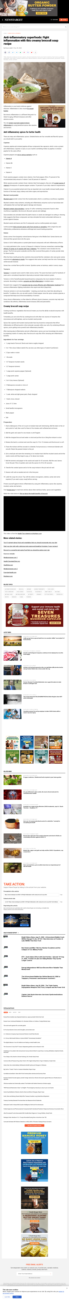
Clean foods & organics (14, 33)
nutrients (39, 58)
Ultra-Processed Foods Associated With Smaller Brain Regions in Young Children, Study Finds (28, 1113)
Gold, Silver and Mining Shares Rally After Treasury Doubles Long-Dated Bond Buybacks (26, 1096)
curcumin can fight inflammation (33, 281)
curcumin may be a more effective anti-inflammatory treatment (41, 285)
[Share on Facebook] (9, 52)
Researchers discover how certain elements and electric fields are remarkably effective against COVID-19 (42, 836)
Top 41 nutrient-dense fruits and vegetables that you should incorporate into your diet (30, 543)
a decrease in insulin (18, 259)
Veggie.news (11, 490)
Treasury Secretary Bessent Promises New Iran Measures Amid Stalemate (22, 1100)
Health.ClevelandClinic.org (12, 561)
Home (5, 33)
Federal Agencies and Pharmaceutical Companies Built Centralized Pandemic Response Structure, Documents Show (34, 1109)
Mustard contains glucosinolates (14, 209)
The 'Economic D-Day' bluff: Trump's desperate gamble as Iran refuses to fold (24, 1046)
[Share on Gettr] (32, 52)
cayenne (24, 57)
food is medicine (47, 57)
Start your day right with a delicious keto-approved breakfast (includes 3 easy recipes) (31, 546)
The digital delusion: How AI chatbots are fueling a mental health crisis (22, 1042)
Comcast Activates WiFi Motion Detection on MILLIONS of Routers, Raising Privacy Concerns (27, 1121)
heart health (13, 58)
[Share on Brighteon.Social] (5, 52)
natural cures (24, 58)
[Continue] (50, 1274)
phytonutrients (50, 58)
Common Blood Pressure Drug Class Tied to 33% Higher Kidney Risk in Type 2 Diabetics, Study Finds (29, 1061)
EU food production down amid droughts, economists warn (19, 1029)
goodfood (61, 57)
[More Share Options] (36, 52)
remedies (6, 59)
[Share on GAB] (20, 52)
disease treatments (32, 57)
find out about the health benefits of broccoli (34, 493)
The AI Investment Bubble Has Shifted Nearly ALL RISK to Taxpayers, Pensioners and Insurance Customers (41, 977)
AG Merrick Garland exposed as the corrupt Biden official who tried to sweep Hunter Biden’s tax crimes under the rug (43, 668)
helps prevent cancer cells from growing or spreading (30, 227)
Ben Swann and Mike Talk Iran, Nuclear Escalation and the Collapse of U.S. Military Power (41, 949)
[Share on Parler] (24, 52)
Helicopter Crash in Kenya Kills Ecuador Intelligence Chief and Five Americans (23, 1104)
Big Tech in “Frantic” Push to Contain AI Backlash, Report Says (19, 1069)
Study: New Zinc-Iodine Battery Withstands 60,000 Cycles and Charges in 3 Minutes (25, 1065)
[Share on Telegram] (17, 52)
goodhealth (6, 58)
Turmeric (6, 273)
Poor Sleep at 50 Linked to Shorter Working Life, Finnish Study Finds (21, 1056)
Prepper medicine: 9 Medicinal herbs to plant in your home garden (42, 777)
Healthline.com (8, 565)
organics (44, 58)
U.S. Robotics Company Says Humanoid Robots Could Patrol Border (21, 1034)
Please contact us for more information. (13, 909)
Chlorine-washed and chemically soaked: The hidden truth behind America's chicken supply (27, 1083)
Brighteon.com (8, 576)
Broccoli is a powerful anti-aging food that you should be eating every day (27, 550)
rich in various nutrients (24, 155)
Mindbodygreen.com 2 (11, 569)
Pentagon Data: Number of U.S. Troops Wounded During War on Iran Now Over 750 (25, 1117)
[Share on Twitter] (13, 52)
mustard (18, 58)
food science (55, 57)
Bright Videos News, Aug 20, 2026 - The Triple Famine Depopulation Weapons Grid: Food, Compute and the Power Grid (43, 986)
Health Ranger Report (10, 933)
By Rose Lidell (8, 48)
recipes (62, 58)
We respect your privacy (34, 1277)
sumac (10, 59)
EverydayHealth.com (10, 572)
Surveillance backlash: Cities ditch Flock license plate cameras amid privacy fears (25, 1073)
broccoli (20, 57)
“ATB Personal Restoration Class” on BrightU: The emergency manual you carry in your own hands (29, 1087)
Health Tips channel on (30, 533)
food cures (40, 57)
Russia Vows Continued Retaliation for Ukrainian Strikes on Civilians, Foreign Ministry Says (27, 1021)
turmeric (15, 59)
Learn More (7, 1297)
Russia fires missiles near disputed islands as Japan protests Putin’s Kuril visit (24, 1017)
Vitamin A (9, 158)
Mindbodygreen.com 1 (11, 557)
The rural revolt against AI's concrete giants (15, 1025)
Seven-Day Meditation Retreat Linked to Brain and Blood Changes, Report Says (24, 1092)
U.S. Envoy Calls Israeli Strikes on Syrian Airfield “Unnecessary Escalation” (22, 1038)
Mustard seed (8, 199)
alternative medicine (12, 57)
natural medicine (32, 58)
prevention (57, 58)
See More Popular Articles (34, 1125)
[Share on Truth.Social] (28, 52)
